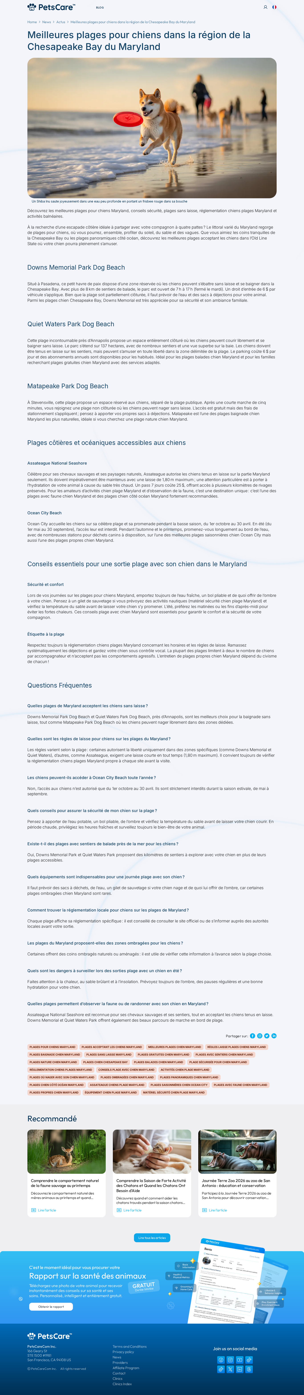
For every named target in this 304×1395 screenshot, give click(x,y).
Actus (60, 22)
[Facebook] (221, 1360)
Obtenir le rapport (51, 1307)
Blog (100, 7)
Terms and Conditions (130, 1346)
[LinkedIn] (239, 1369)
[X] (230, 1369)
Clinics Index (122, 1384)
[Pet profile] (265, 7)
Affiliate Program (126, 1368)
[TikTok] (249, 1360)
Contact (119, 1373)
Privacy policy (123, 1352)
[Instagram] (230, 1360)
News (46, 22)
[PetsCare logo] (51, 7)
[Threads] (249, 1369)
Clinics (117, 1378)
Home (32, 22)
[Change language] (274, 7)
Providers (120, 1362)
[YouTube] (239, 1360)
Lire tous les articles (152, 1238)
